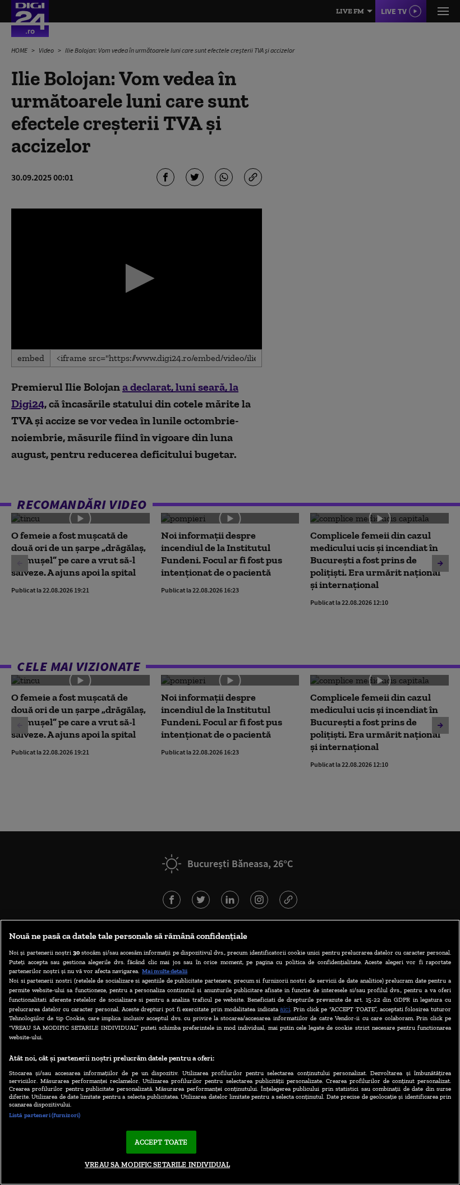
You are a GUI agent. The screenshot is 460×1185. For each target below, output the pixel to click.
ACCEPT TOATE (161, 1142)
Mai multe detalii (164, 971)
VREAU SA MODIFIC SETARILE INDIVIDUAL (157, 1164)
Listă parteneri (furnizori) (44, 1115)
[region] (230, 1052)
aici (285, 1009)
